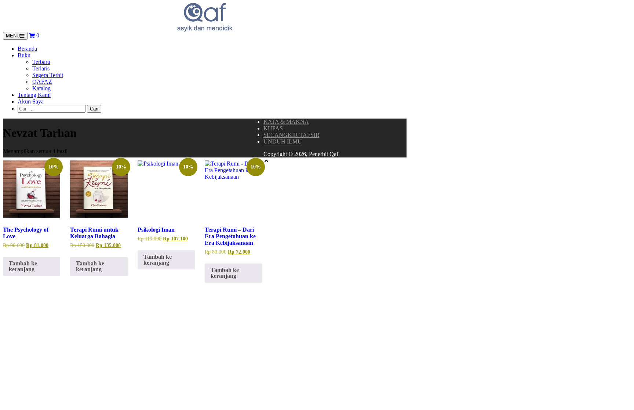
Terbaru (41, 62)
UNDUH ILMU (282, 141)
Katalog (41, 88)
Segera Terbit (47, 75)
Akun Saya (31, 101)
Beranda (27, 49)
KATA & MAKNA (286, 122)
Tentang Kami (34, 95)
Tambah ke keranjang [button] (23, 266)
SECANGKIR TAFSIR (291, 135)
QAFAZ (42, 82)
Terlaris (41, 68)
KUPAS (273, 128)
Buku (24, 55)
